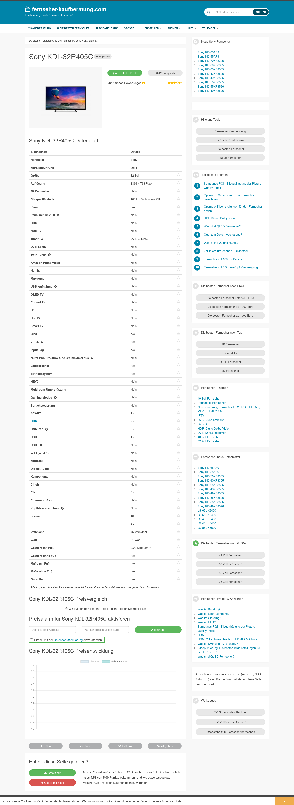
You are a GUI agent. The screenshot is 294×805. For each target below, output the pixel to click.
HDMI (34, 421)
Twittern (126, 746)
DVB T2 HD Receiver (212, 432)
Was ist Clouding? (209, 618)
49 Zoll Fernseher (209, 398)
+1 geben (166, 746)
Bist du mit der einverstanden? (68, 640)
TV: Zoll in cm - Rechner (230, 722)
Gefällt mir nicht (53, 783)
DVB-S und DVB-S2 (211, 420)
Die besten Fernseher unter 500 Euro (230, 298)
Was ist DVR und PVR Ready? (218, 643)
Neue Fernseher (230, 158)
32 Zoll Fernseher (209, 441)
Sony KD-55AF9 (208, 56)
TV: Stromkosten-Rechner (230, 712)
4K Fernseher (230, 344)
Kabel (211, 28)
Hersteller (151, 28)
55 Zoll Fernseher (230, 564)
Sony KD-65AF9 (208, 52)
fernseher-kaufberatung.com (68, 9)
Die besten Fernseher (74, 28)
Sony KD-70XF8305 (211, 60)
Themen (173, 28)
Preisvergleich (167, 73)
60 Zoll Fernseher (230, 573)
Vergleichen (104, 56)
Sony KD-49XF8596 (211, 90)
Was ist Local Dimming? (213, 613)
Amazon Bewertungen (125, 83)
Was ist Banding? (209, 609)
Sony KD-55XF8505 (211, 82)
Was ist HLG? (207, 622)
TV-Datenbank (108, 28)
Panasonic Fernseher (212, 402)
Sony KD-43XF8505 (211, 73)
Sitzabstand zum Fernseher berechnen (230, 732)
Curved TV (230, 353)
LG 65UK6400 (207, 510)
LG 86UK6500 (207, 527)
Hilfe (190, 28)
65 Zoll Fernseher (230, 582)
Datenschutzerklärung (68, 640)
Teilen (46, 746)
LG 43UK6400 (207, 523)
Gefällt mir (54, 773)
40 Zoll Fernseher (209, 437)
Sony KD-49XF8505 (211, 78)
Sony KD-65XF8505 (211, 69)
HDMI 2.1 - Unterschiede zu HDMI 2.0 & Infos (228, 639)
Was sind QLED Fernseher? (216, 656)
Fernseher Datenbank (230, 140)
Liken (87, 746)
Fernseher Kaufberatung (230, 131)
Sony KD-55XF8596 (211, 86)
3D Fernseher (230, 371)
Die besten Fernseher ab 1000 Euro (230, 315)
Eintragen (159, 630)
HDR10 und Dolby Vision (214, 428)
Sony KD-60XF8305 (211, 65)
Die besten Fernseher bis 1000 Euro (230, 307)
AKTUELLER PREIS (126, 73)
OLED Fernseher (230, 362)
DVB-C (202, 424)
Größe (129, 28)
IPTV (201, 415)
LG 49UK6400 (207, 519)
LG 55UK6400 (207, 515)
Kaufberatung (40, 28)
